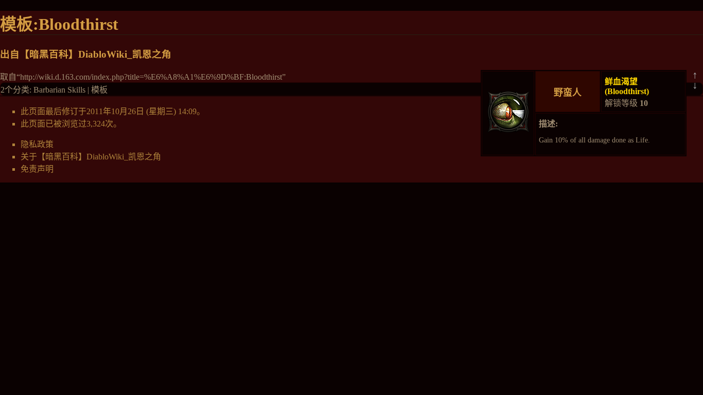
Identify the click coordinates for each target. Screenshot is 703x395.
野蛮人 (568, 92)
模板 (99, 89)
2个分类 (15, 89)
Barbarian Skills (59, 89)
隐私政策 (37, 144)
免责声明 (37, 169)
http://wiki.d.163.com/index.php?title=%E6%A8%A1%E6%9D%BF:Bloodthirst (151, 77)
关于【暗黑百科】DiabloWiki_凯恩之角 (91, 156)
